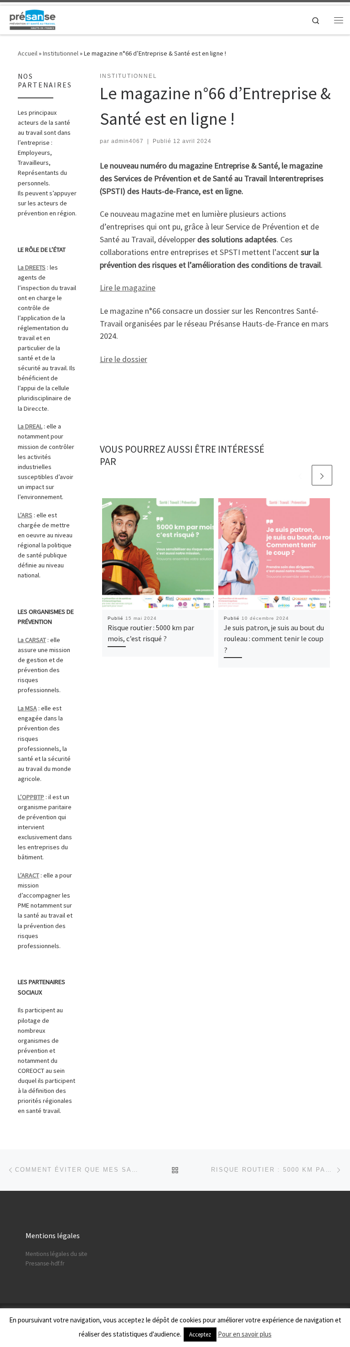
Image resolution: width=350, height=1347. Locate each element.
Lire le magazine (127, 287)
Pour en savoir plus (245, 1334)
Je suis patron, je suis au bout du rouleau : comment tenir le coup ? (274, 638)
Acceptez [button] (200, 1334)
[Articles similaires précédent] (300, 475)
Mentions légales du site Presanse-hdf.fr (57, 1258)
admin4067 (127, 141)
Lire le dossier (123, 359)
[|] (32, 18)
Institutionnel (60, 53)
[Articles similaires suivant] (322, 475)
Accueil (27, 53)
